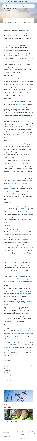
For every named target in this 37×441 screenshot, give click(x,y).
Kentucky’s (7, 330)
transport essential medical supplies (17, 298)
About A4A (22, 431)
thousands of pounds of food (23, 121)
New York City (17, 293)
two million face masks (25, 217)
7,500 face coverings (8, 320)
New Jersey (27, 293)
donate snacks (20, 241)
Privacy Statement (23, 438)
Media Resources (16, 433)
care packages (15, 114)
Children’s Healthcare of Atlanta (27, 333)
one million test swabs (10, 188)
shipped (7, 349)
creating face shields (8, 126)
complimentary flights (13, 206)
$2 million (19, 101)
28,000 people (29, 149)
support (14, 267)
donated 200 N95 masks (27, 52)
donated (13, 236)
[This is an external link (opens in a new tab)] (29, 433)
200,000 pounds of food (16, 166)
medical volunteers (20, 294)
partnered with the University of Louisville (15, 341)
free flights (13, 228)
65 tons (9, 84)
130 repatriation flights (26, 290)
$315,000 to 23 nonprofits (16, 60)
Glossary (15, 434)
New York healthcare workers (21, 336)
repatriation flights (10, 112)
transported (17, 265)
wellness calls (16, 315)
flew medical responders (23, 53)
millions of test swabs (15, 178)
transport (19, 193)
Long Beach (26, 330)
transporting (14, 180)
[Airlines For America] (29, 6)
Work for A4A (16, 431)
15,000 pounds (18, 312)
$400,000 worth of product (19, 276)
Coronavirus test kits (8, 352)
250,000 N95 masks (21, 197)
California (22, 293)
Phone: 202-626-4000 (7, 375)
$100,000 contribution (13, 344)
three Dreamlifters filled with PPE (23, 94)
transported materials (13, 45)
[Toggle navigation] (4, 6)
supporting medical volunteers (16, 143)
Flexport (7, 298)
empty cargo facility (15, 307)
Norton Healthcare (19, 335)
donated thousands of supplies (18, 104)
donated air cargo (18, 87)
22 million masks (28, 92)
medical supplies (19, 89)
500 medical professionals (22, 208)
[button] (18, 369)
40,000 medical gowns (28, 131)
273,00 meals (20, 67)
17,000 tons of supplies (20, 183)
